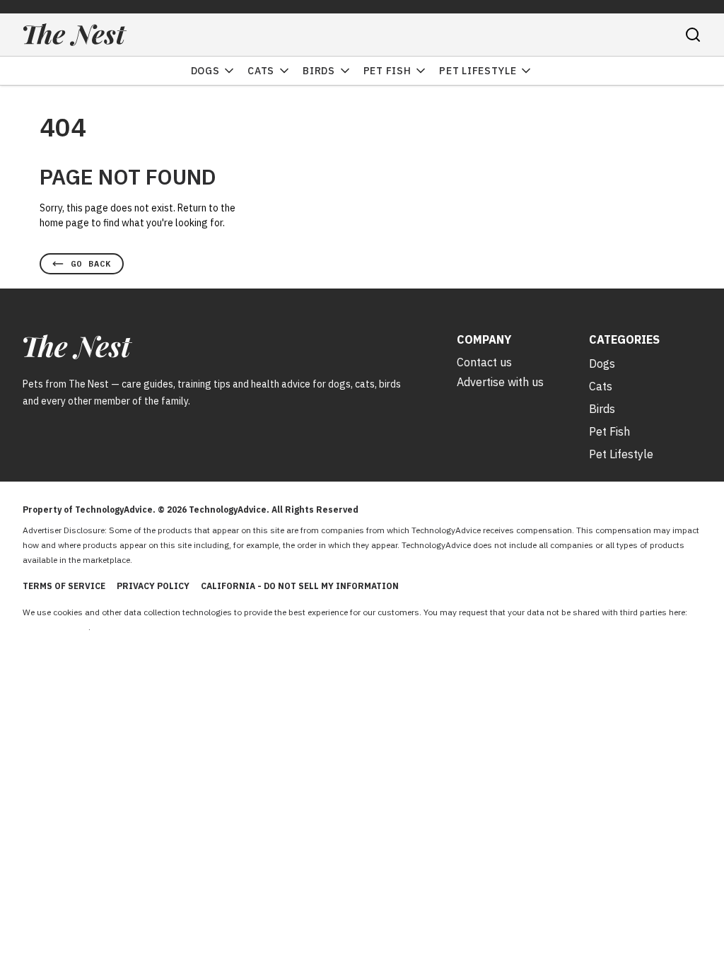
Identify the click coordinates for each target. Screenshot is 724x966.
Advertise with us (500, 382)
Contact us (484, 362)
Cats (260, 70)
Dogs (205, 70)
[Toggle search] (692, 34)
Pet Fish (387, 70)
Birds (319, 70)
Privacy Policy (153, 586)
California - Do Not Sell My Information (300, 586)
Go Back (91, 263)
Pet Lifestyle (477, 70)
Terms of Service (64, 586)
